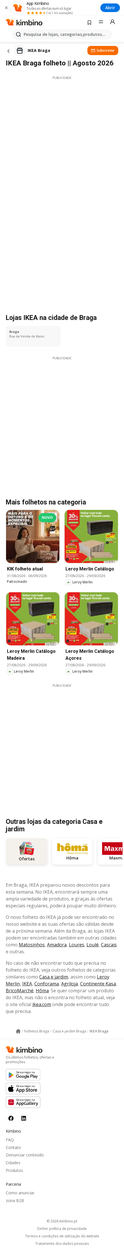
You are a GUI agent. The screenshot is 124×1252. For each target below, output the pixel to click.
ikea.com (41, 1004)
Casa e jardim (53, 977)
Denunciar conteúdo (25, 1155)
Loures (76, 945)
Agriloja (69, 984)
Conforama (46, 984)
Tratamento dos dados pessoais (62, 1243)
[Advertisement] (62, 141)
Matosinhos (32, 945)
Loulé (93, 945)
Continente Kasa (98, 984)
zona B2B (15, 1200)
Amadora (57, 945)
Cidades (13, 1162)
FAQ (10, 1139)
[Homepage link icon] (18, 1031)
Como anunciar (20, 1192)
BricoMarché (19, 990)
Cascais (109, 945)
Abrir (110, 7)
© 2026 (62, 1221)
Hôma (42, 990)
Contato (13, 1147)
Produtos (14, 1170)
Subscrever (106, 50)
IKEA (27, 984)
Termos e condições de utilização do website (62, 1236)
